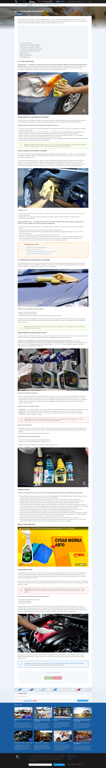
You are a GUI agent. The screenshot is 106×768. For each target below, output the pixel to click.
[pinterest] (75, 1)
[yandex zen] (79, 1)
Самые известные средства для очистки (30, 51)
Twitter (81, 663)
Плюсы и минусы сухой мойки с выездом (29, 47)
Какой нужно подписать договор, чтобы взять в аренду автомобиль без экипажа (42, 720)
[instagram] (70, 1)
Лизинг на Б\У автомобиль (60, 742)
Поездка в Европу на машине (41, 742)
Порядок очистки (24, 53)
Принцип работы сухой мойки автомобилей (30, 45)
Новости (17, 4)
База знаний (30, 4)
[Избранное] (87, 1)
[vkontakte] (81, 1)
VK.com (25, 700)
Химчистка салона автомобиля (34, 249)
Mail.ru (29, 700)
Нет (58, 677)
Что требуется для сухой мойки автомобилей (31, 49)
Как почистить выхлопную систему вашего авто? (38, 253)
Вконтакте (61, 663)
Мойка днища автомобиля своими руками (37, 247)
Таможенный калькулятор (47, 4)
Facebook (56, 663)
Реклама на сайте (71, 757)
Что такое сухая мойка (25, 43)
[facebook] (68, 1)
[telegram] (77, 1)
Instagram (67, 663)
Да (49, 677)
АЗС (39, 4)
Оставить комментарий (83, 700)
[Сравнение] (85, 1)
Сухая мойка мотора (25, 57)
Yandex (33, 700)
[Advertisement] (53, 33)
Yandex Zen (77, 663)
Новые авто (56, 4)
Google (36, 700)
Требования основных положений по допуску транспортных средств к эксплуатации (82, 720)
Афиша (35, 4)
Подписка (59, 764)
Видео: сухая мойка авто (26, 55)
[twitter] (72, 1)
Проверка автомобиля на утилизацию (23, 742)
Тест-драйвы (23, 4)
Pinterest (72, 663)
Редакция (69, 759)
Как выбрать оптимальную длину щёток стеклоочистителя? (41, 251)
